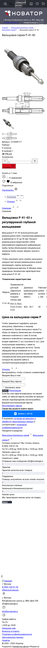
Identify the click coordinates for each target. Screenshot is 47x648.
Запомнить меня (12, 387)
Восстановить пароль (12, 406)
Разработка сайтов (20, 646)
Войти (5, 391)
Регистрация (15, 390)
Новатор (6, 640)
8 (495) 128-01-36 (11, 23)
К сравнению (15, 178)
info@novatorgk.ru (31, 23)
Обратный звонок (20, 3)
